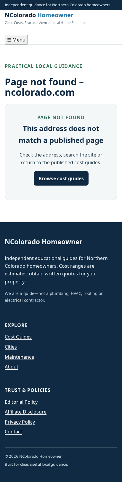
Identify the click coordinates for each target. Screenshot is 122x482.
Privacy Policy (20, 422)
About (11, 366)
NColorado (46, 18)
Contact (13, 431)
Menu (16, 39)
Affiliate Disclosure (25, 411)
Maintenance (19, 357)
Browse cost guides (61, 178)
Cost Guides (18, 336)
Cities (11, 347)
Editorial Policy (21, 402)
